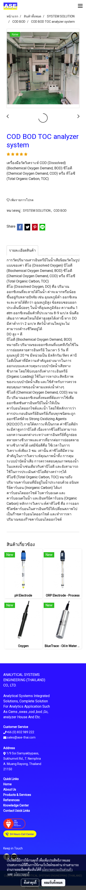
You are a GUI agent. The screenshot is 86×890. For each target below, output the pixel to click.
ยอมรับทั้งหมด (53, 882)
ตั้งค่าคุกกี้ (30, 882)
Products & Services (17, 795)
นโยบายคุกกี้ (21, 874)
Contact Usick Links (16, 810)
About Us (9, 789)
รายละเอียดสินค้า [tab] (22, 250)
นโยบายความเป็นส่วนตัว (57, 869)
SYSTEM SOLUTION (37, 210)
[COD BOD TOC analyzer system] (43, 68)
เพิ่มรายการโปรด (22, 200)
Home (7, 784)
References (11, 800)
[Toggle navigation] (80, 6)
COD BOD (60, 210)
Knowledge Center (16, 805)
